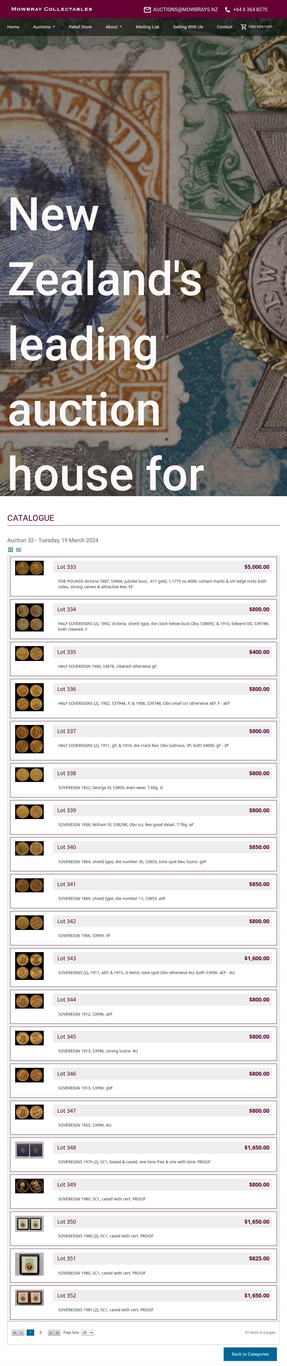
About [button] (112, 26)
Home (13, 26)
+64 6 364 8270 (250, 9)
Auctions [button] (42, 26)
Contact (224, 26)
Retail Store (80, 26)
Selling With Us (188, 26)
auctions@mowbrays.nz (185, 9)
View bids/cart (261, 27)
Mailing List (147, 26)
